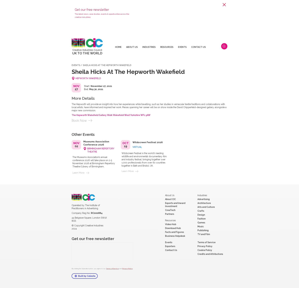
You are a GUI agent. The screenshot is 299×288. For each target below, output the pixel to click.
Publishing (203, 230)
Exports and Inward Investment (175, 204)
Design (201, 215)
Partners (169, 214)
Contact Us (171, 250)
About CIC (170, 199)
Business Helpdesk (175, 236)
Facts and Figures (174, 232)
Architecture (204, 203)
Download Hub (173, 228)
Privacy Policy (127, 268)
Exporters (170, 246)
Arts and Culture (206, 207)
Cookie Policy (204, 250)
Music (200, 226)
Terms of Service (112, 268)
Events (168, 242)
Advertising (203, 199)
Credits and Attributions (210, 254)
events (76, 65)
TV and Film (203, 234)
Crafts (200, 211)
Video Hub (170, 224)
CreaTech (170, 210)
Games (201, 222)
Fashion (201, 218)
